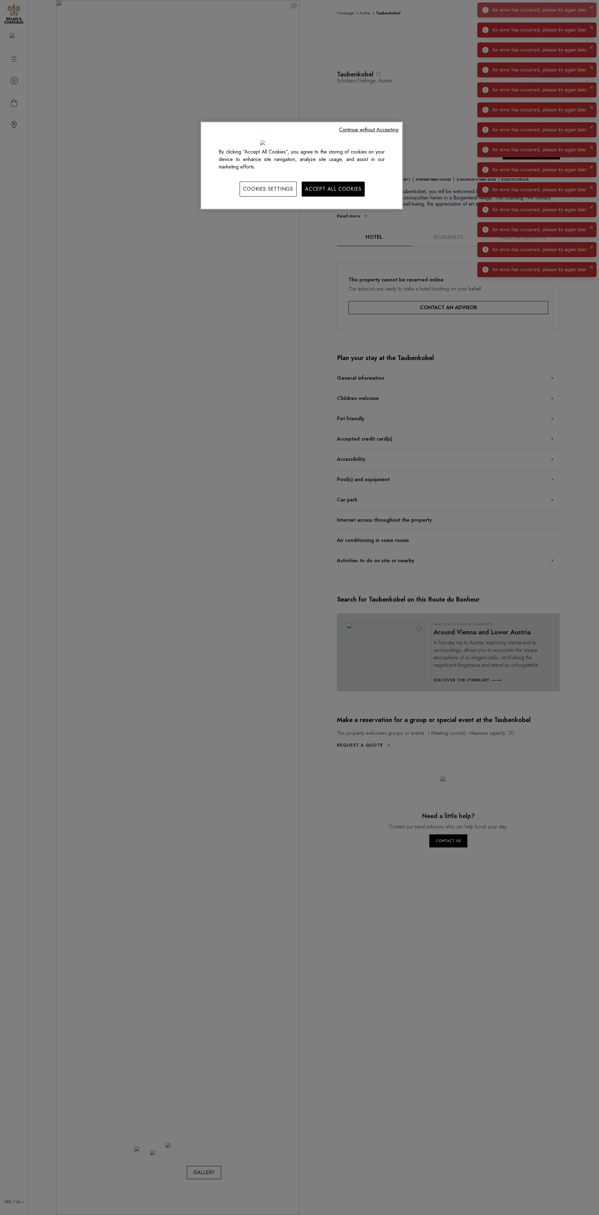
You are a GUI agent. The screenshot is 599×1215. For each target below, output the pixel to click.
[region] (301, 165)
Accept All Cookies (333, 189)
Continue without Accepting (368, 129)
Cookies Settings (268, 189)
